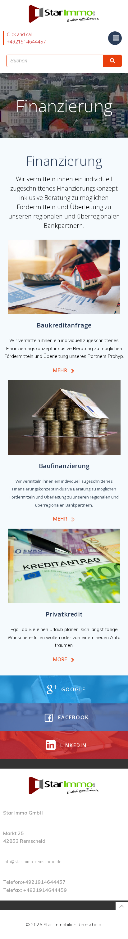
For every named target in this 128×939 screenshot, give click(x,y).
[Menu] (115, 38)
